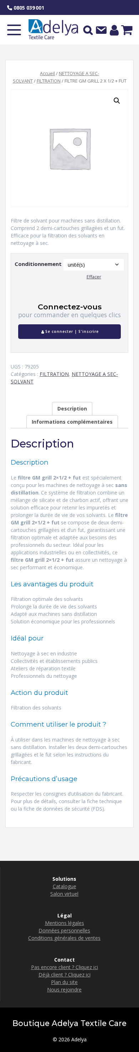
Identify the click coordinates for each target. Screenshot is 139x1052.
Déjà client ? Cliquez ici (64, 974)
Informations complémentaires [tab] (72, 421)
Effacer (94, 277)
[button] (116, 100)
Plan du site (64, 982)
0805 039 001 (28, 7)
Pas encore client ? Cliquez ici (64, 967)
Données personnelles (64, 930)
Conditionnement (38, 263)
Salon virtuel (64, 893)
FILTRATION (49, 81)
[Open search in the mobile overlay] (88, 30)
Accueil (47, 73)
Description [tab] (72, 408)
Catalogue (64, 886)
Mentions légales (64, 923)
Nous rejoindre (64, 989)
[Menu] (14, 30)
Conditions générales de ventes (64, 938)
